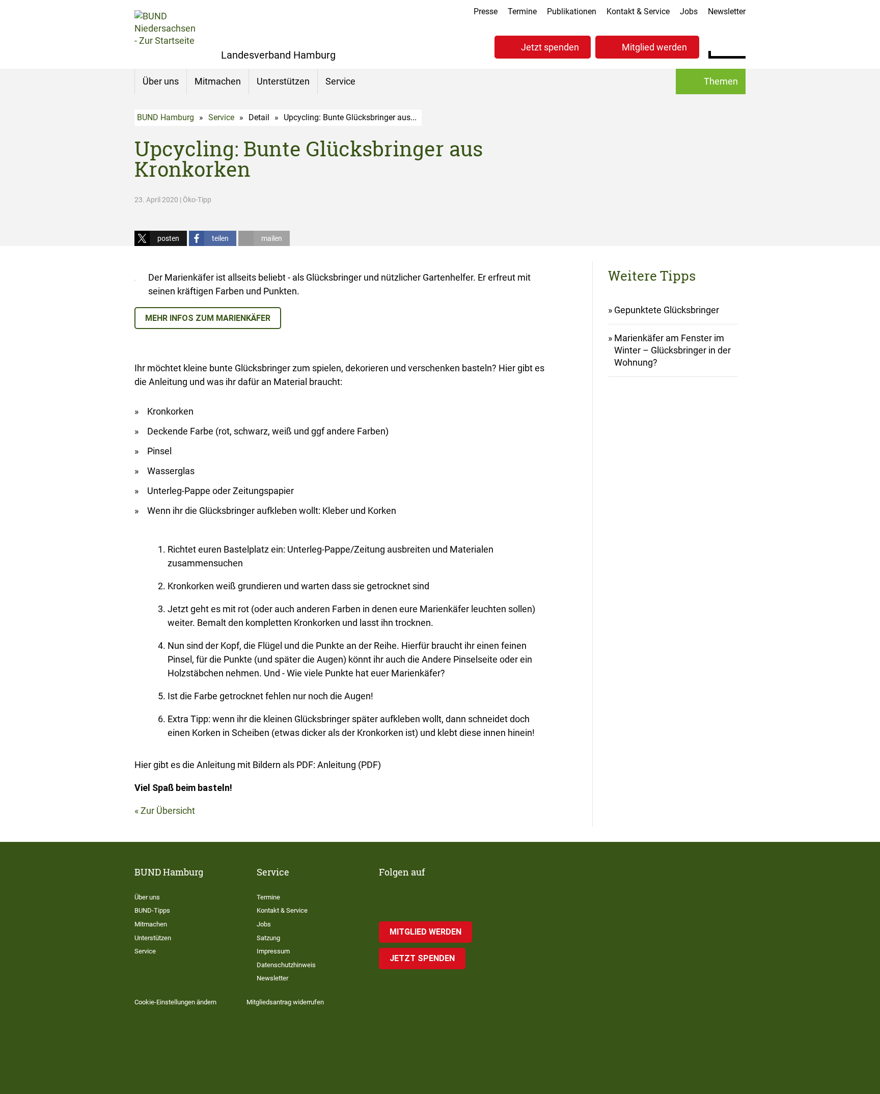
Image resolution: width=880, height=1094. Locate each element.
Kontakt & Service (638, 11)
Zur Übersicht (168, 810)
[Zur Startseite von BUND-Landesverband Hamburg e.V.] (165, 34)
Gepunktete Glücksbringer (666, 310)
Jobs (689, 11)
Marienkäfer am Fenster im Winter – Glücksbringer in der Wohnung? (672, 350)
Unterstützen (283, 81)
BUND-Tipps (152, 910)
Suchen (738, 46)
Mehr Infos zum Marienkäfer (207, 318)
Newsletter (727, 11)
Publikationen (571, 11)
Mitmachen (218, 81)
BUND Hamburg (165, 117)
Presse (486, 11)
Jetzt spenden (550, 47)
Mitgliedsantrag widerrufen (285, 1002)
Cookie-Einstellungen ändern (175, 1002)
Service (340, 81)
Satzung (268, 938)
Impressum (273, 951)
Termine (522, 11)
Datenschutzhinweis (286, 965)
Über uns (161, 81)
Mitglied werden (654, 47)
